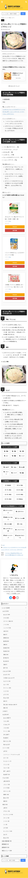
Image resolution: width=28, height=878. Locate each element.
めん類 (22, 467)
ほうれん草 (6, 111)
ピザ (4, 545)
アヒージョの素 (20, 518)
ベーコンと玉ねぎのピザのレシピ (13, 553)
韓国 (15, 455)
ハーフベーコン (12, 549)
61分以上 (21, 499)
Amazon (15, 226)
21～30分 (20, 490)
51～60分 (9, 499)
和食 (7, 451)
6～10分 (21, 485)
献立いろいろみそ (9, 518)
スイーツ (7, 473)
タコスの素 (8, 524)
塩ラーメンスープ (9, 536)
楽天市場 (15, 230)
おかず (7, 467)
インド (22, 455)
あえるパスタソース (20, 536)
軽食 (23, 472)
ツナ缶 (20, 524)
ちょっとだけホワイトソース (17, 109)
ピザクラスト (10, 114)
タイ (7, 455)
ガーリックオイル (9, 511)
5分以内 (9, 485)
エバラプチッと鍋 (9, 529)
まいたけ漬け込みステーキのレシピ (14, 555)
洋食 (15, 451)
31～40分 (9, 494)
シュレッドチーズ (14, 111)
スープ (15, 472)
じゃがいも (6, 109)
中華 (23, 451)
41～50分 (20, 494)
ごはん (15, 467)
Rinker (10, 221)
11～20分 (9, 490)
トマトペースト (20, 529)
